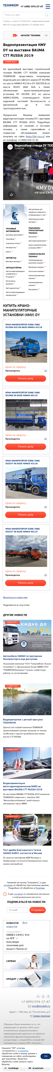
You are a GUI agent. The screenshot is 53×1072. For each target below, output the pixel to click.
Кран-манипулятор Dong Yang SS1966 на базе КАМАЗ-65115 (22, 394)
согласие (8, 885)
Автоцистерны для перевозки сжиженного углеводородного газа (38, 212)
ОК (45, 1056)
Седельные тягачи (13, 243)
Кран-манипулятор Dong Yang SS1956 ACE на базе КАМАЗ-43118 (23, 326)
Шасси (9, 252)
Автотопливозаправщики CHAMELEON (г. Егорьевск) (15, 274)
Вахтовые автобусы (14, 262)
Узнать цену (25, 378)
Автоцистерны (13, 268)
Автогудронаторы (13, 288)
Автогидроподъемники (38, 241)
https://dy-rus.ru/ (35, 136)
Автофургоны (12, 248)
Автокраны (33, 237)
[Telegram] (48, 996)
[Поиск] (46, 15)
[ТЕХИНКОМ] (10, 5)
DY (45, 371)
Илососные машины (37, 271)
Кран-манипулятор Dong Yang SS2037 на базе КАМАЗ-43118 (22, 462)
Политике (40, 888)
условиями (23, 1051)
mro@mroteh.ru (41, 1006)
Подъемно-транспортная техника (36, 230)
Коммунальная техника (37, 255)
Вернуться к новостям (15, 597)
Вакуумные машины (37, 267)
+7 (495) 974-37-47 (31, 6)
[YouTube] (43, 996)
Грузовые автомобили (12, 230)
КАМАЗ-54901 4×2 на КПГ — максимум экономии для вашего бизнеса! (18, 941)
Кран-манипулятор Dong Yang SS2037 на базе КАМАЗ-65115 (22, 530)
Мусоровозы (34, 289)
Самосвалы (11, 239)
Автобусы (11, 258)
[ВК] (38, 996)
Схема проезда (41, 1016)
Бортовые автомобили (15, 235)
